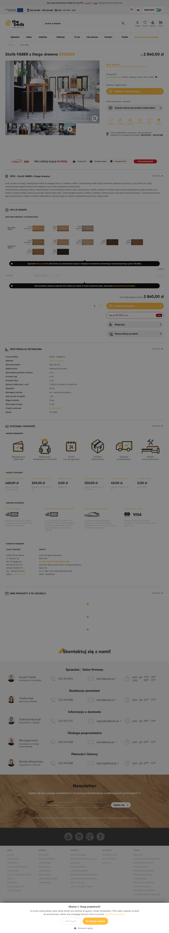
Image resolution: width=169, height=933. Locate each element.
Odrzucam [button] (70, 921)
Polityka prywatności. (115, 914)
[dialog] (84, 466)
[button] (84, 928)
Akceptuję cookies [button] (95, 921)
